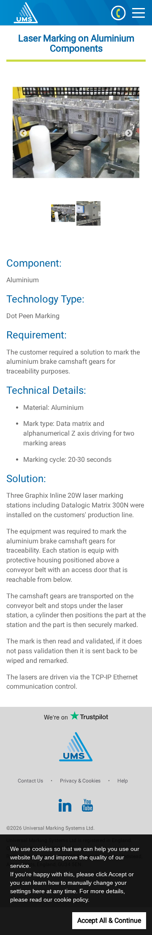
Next (128, 133)
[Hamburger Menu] (138, 12)
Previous (23, 133)
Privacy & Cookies (80, 781)
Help (122, 781)
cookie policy (71, 899)
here (39, 891)
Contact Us (30, 781)
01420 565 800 (118, 12)
